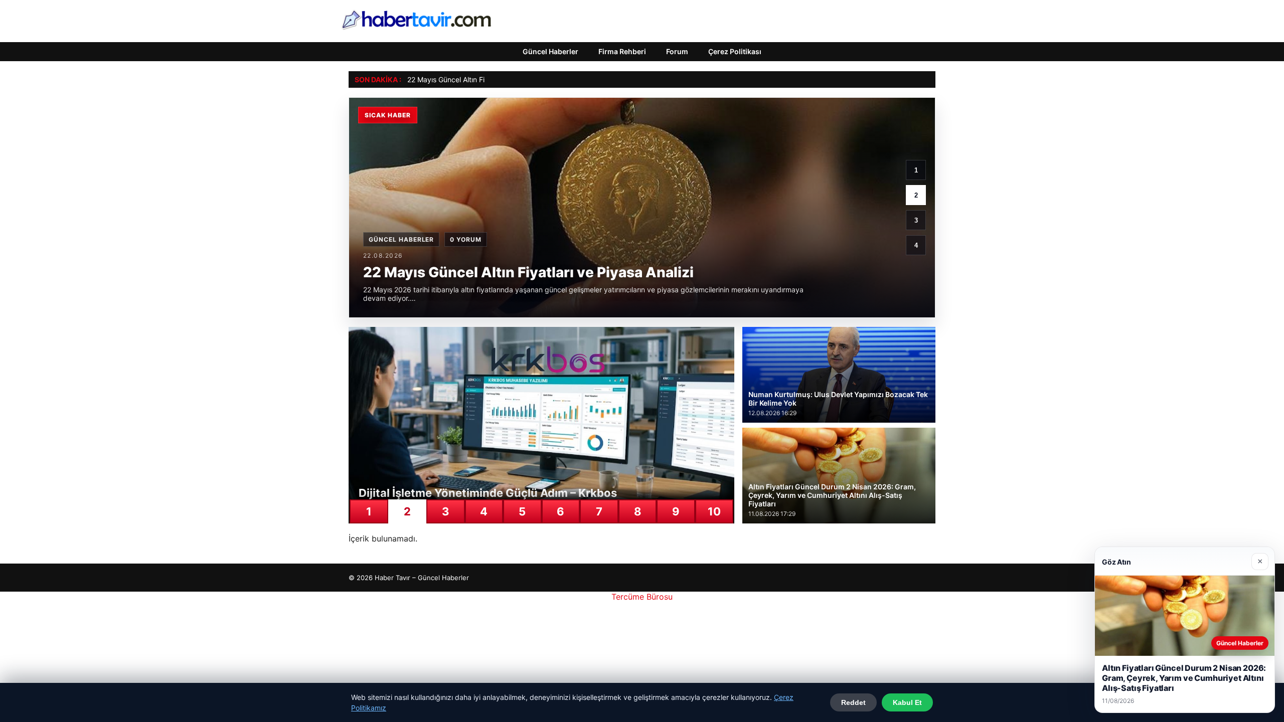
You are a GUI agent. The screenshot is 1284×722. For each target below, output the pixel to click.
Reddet (853, 702)
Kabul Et (907, 702)
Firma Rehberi (622, 51)
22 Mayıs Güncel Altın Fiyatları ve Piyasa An (478, 79)
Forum (677, 51)
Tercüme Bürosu (642, 597)
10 (714, 511)
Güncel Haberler (550, 51)
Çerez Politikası (734, 51)
